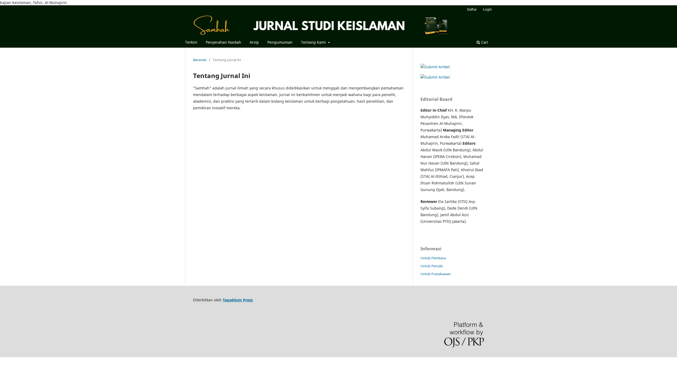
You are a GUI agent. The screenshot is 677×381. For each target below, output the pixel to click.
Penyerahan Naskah (223, 42)
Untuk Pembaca (433, 258)
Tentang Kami (314, 42)
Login (487, 9)
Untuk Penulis (431, 266)
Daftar (472, 9)
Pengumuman (279, 42)
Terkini (191, 42)
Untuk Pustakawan (435, 273)
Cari (484, 42)
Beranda (199, 59)
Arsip (254, 42)
